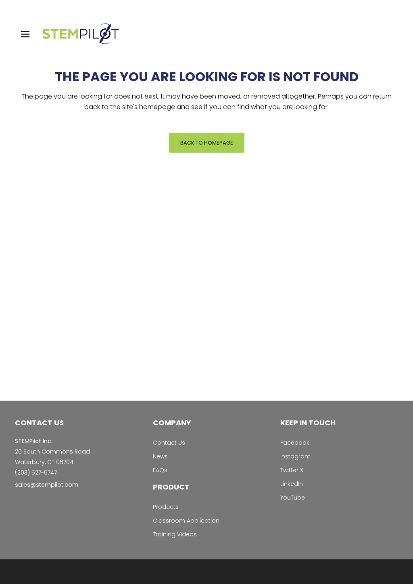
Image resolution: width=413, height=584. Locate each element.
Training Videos (175, 534)
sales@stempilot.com (46, 485)
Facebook (294, 443)
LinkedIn (291, 484)
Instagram (295, 456)
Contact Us (169, 443)
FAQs (160, 470)
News (160, 456)
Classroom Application (186, 521)
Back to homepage (206, 143)
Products (166, 507)
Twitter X (291, 470)
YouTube (292, 498)
